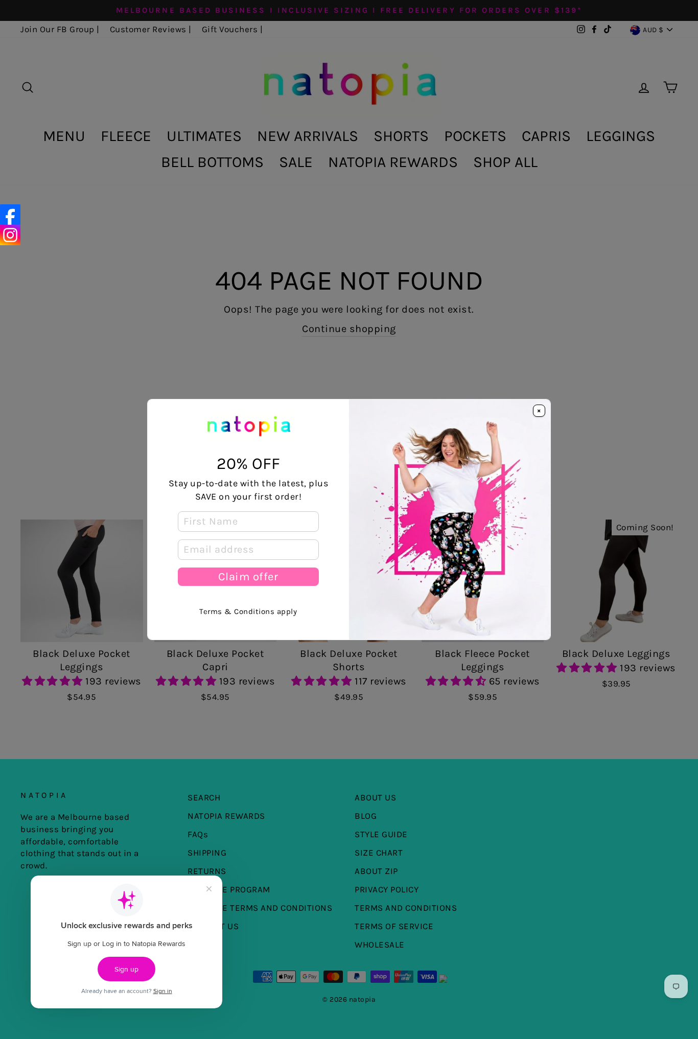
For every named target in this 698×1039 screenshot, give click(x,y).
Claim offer (248, 576)
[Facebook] (10, 214)
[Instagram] (10, 235)
